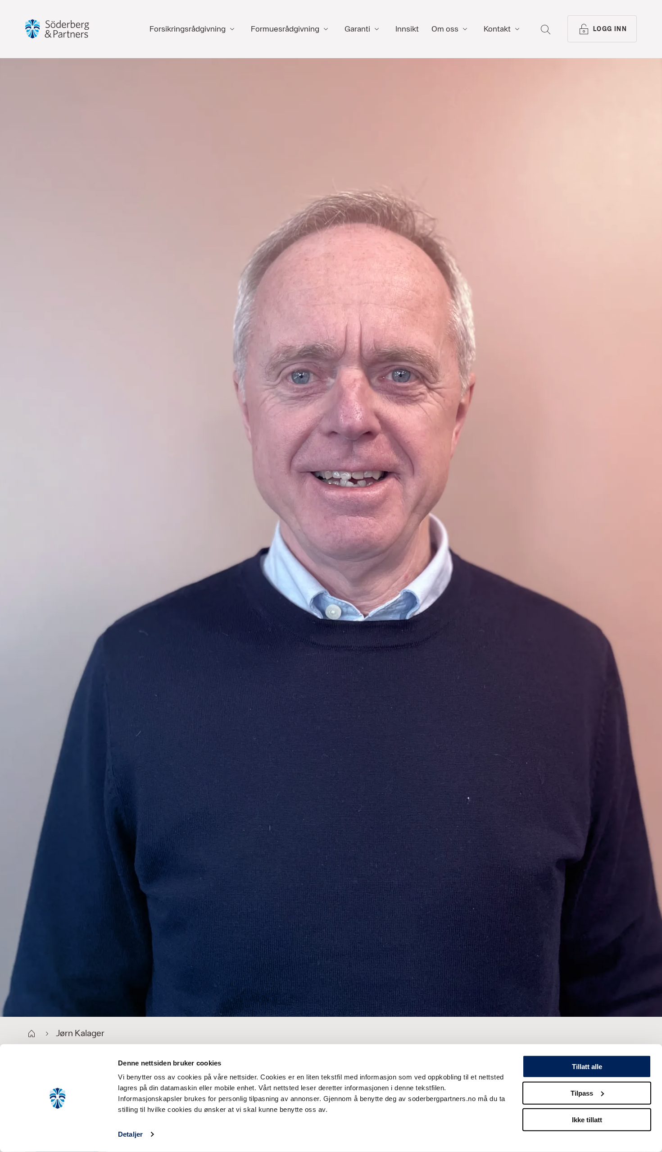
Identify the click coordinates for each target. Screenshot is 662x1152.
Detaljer (130, 1134)
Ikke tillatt (587, 1119)
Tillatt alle (587, 1066)
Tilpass (582, 1093)
